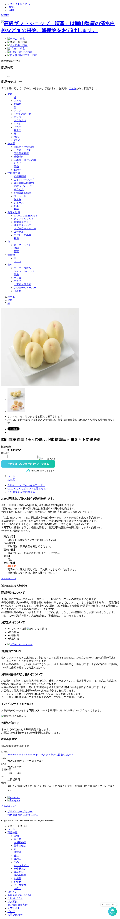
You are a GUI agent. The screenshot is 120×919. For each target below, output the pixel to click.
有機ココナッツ (22, 222)
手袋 (16, 274)
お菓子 (17, 206)
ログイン (13, 891)
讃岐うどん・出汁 (24, 186)
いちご (17, 127)
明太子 (17, 163)
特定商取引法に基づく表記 (23, 814)
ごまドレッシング (24, 179)
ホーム (11, 296)
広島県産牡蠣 (21, 153)
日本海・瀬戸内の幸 (25, 160)
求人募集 (13, 901)
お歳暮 (17, 878)
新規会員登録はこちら (20, 895)
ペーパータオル (22, 268)
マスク (17, 281)
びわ (16, 137)
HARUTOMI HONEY (25, 215)
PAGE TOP (8, 578)
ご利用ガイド (15, 898)
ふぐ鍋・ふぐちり (24, 150)
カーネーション (22, 245)
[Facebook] (14, 797)
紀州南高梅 (20, 176)
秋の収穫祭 (20, 875)
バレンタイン (21, 865)
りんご (17, 130)
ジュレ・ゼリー (22, 196)
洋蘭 (16, 248)
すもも (17, 123)
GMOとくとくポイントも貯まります (28, 488)
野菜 (16, 209)
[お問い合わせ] (20, 52)
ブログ (11, 911)
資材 (10, 264)
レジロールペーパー (25, 287)
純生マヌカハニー (24, 225)
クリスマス (20, 885)
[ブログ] (16, 48)
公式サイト (14, 908)
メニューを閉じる (18, 826)
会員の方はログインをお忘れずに (26, 485)
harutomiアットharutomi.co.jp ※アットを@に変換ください (40, 754)
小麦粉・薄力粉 (22, 284)
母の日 (17, 858)
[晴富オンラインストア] (60, 30)
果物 (10, 94)
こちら (72, 88)
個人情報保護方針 (18, 905)
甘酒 (16, 238)
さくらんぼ (20, 120)
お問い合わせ (15, 914)
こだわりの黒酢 (22, 235)
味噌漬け (19, 156)
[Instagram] (14, 800)
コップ (17, 261)
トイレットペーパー (25, 271)
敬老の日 (19, 872)
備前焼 (11, 254)
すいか (17, 140)
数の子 (17, 169)
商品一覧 (13, 832)
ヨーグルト (20, 231)
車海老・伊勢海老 (24, 146)
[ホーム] (16, 38)
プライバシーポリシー (20, 811)
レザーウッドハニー (25, 228)
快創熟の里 (14, 173)
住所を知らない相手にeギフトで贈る (28, 464)
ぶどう (17, 100)
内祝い (17, 888)
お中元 (11, 479)
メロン (17, 110)
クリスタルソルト (24, 218)
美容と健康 (14, 212)
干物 (16, 166)
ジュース (19, 202)
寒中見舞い (20, 868)
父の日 (17, 862)
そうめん (19, 189)
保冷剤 (17, 291)
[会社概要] (18, 45)
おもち (17, 199)
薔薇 (16, 251)
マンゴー (19, 117)
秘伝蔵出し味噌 (22, 192)
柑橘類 (17, 104)
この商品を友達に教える (21, 492)
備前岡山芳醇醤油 (24, 183)
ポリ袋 (17, 277)
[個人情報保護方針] (23, 55)
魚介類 (11, 143)
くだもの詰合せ (22, 114)
